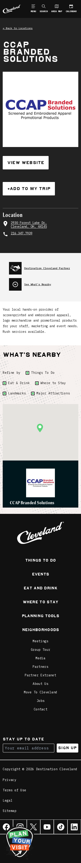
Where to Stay (53, 383)
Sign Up (67, 748)
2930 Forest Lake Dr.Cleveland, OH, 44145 (29, 225)
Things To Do (42, 373)
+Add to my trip (28, 188)
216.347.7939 (21, 233)
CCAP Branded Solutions (32, 502)
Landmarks (17, 393)
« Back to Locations (18, 28)
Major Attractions (53, 393)
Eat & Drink (19, 383)
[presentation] (43, 266)
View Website (25, 162)
